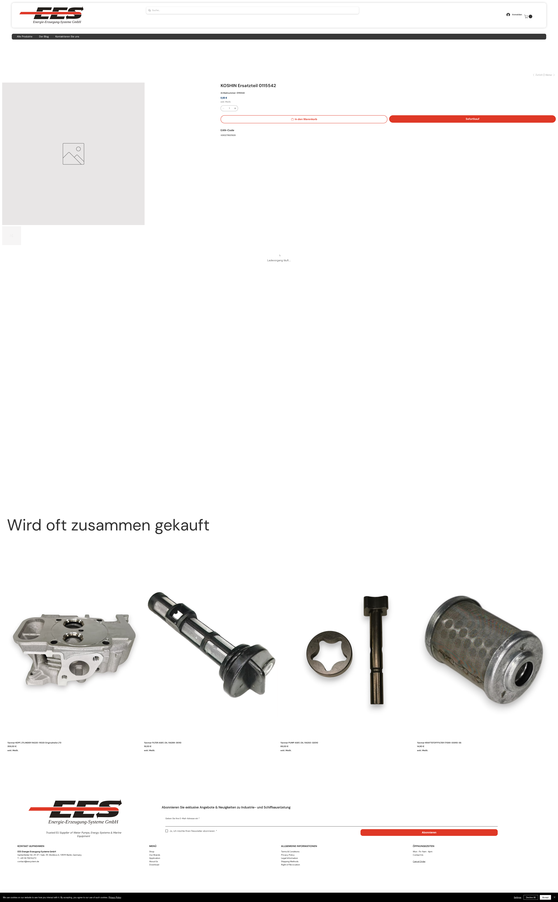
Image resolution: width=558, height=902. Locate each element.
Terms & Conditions (290, 851)
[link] (528, 16)
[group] (279, 656)
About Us (153, 861)
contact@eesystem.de (28, 861)
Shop (151, 851)
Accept (545, 897)
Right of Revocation (290, 864)
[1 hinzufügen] (235, 108)
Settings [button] (517, 897)
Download (154, 864)
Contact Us (418, 855)
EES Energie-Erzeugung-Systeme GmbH (36, 851)
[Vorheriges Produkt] (3, 650)
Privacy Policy (288, 855)
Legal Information (289, 858)
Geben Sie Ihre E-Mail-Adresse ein (182, 818)
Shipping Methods (289, 861)
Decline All (531, 897)
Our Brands (154, 855)
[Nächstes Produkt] (555, 650)
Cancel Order (419, 861)
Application (154, 858)
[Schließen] (554, 897)
